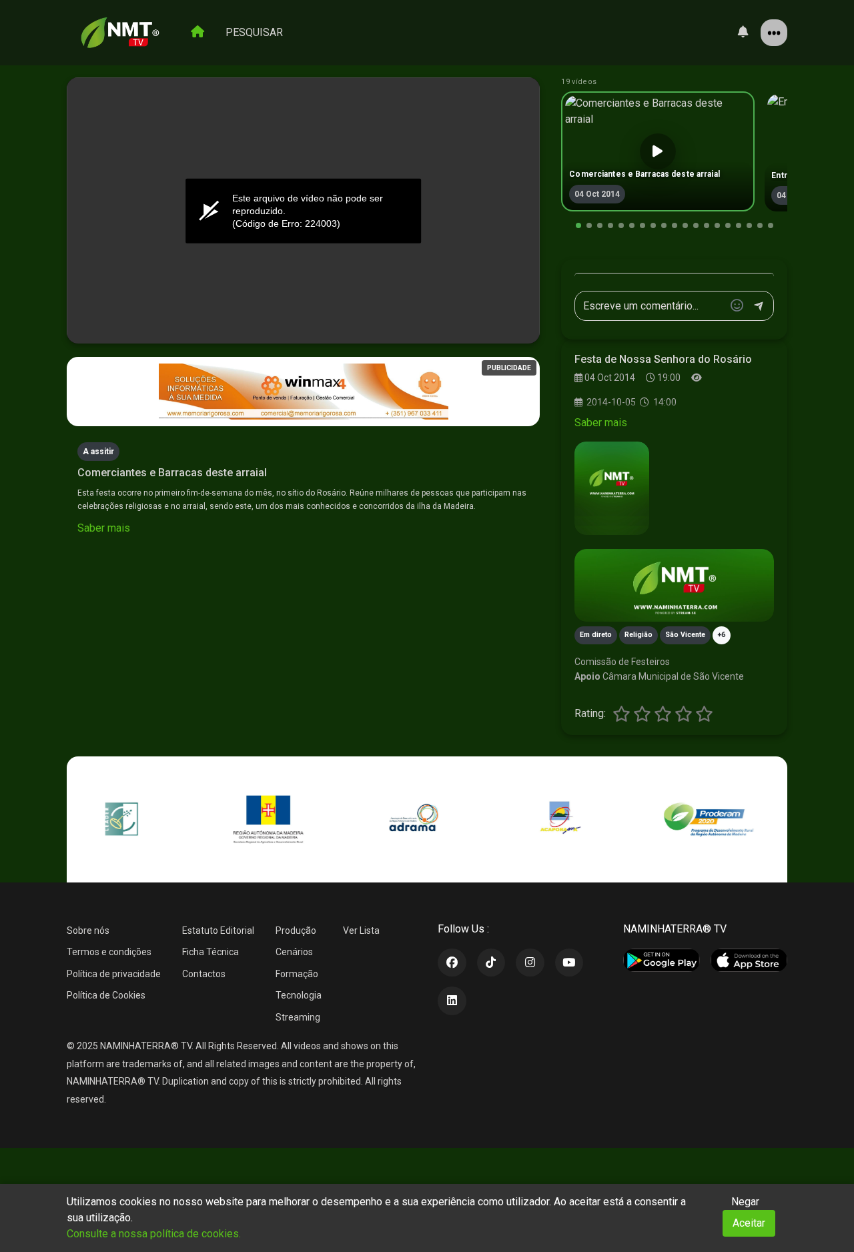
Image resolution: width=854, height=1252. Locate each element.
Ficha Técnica (210, 952)
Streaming (298, 1017)
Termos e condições (109, 952)
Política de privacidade (114, 974)
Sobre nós (88, 930)
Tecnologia (299, 995)
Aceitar (749, 1223)
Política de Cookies (106, 995)
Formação (297, 974)
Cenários (294, 952)
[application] (303, 210)
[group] (658, 151)
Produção (296, 930)
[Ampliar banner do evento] (674, 585)
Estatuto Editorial (218, 930)
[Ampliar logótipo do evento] (611, 488)
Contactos (204, 974)
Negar (745, 1201)
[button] (578, 225)
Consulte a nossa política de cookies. (154, 1233)
